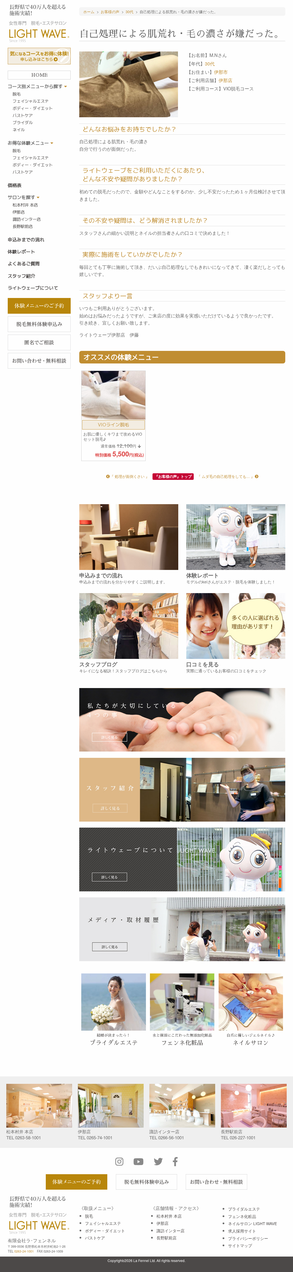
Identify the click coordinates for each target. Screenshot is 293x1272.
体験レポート (21, 252)
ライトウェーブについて (33, 288)
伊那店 (19, 212)
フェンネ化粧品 (242, 1216)
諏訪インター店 (27, 219)
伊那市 (221, 72)
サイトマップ (240, 1245)
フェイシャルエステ (31, 101)
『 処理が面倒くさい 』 (129, 476)
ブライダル (23, 123)
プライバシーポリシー (248, 1238)
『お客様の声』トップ (173, 476)
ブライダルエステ (244, 1209)
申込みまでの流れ (26, 239)
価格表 (14, 185)
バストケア (23, 115)
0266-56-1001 (171, 1137)
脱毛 (17, 94)
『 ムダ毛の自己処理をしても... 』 (226, 476)
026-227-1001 (243, 1137)
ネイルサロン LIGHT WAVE (252, 1223)
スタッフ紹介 (21, 276)
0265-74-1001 (99, 1137)
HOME (39, 75)
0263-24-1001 (24, 1251)
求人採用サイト (242, 1231)
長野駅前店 (23, 226)
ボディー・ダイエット (33, 108)
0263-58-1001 (28, 1137)
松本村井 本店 (25, 205)
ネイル (19, 130)
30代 (210, 63)
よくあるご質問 (24, 264)
